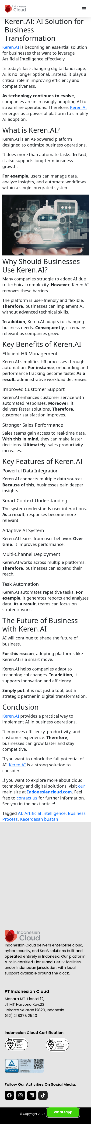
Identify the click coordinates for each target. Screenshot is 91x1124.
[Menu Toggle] (84, 8)
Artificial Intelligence (45, 813)
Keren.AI (10, 47)
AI (20, 813)
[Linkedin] (31, 1095)
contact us (27, 798)
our (81, 786)
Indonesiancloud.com (49, 792)
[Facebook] (9, 1095)
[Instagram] (20, 1095)
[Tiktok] (43, 1095)
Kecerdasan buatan (39, 819)
